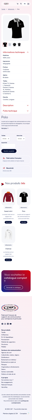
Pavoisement (5, 339)
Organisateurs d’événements (10, 367)
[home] (6, 4)
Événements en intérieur (8, 360)
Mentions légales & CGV (10, 413)
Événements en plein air (8, 362)
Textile (3, 9)
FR (24, 4)
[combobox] (25, 3)
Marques (4, 364)
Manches (19, 135)
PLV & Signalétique (7, 337)
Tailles (3, 135)
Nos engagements (7, 382)
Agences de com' (6, 352)
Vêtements (11, 9)
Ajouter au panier (9, 151)
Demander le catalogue (13, 287)
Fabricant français (6, 385)
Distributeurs (5, 357)
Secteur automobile (7, 372)
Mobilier (3, 347)
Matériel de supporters (8, 342)
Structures (4, 344)
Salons (3, 369)
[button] (17, 3)
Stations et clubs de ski (8, 374)
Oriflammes (4, 335)
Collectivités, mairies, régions (10, 355)
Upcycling (4, 387)
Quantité (4, 142)
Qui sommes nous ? (7, 380)
